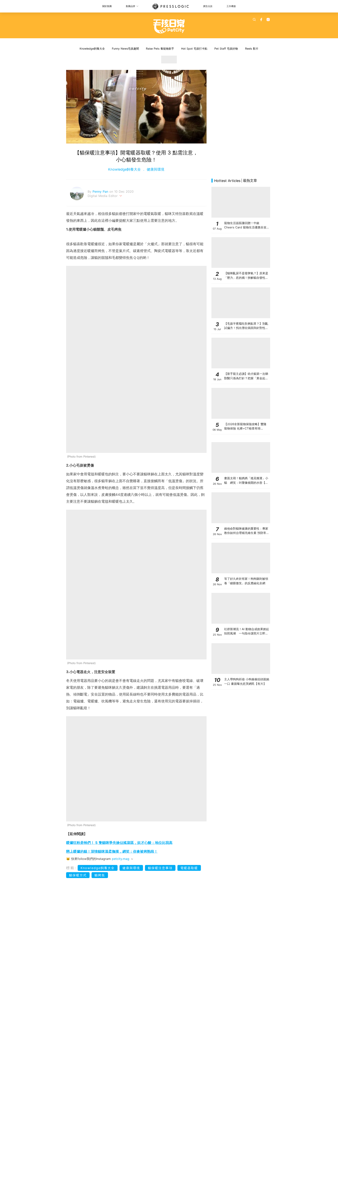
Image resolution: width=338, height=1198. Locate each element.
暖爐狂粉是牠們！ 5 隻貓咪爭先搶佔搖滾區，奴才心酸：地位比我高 (119, 843)
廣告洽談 (207, 6)
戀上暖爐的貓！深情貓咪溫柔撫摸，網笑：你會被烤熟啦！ (112, 851)
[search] (254, 19)
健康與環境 (155, 169)
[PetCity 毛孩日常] (169, 26)
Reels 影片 (251, 48)
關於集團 (107, 6)
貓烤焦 (99, 875)
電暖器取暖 (189, 868)
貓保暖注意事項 (160, 868)
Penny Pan (101, 191)
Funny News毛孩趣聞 (125, 48)
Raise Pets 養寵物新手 (160, 48)
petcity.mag (120, 859)
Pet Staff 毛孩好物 (226, 48)
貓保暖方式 (78, 875)
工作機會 (231, 6)
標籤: (71, 868)
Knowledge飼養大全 (92, 48)
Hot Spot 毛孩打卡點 (194, 48)
